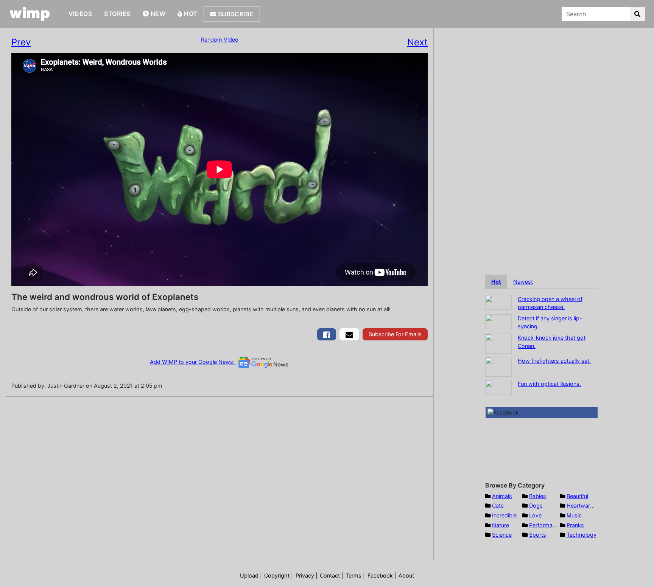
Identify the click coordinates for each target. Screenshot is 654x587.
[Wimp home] (29, 14)
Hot (190, 13)
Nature (500, 525)
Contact (330, 575)
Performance (545, 525)
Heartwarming (585, 505)
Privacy (305, 575)
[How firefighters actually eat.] (498, 366)
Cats (498, 505)
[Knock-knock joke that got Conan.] (498, 343)
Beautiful (577, 496)
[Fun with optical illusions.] (498, 386)
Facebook (380, 575)
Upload (249, 575)
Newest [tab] (523, 281)
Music (574, 515)
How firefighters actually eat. (554, 360)
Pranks (575, 525)
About (406, 575)
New (157, 13)
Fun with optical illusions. (549, 383)
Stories (117, 13)
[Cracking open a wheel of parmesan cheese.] (498, 301)
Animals (502, 496)
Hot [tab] (496, 281)
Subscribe (235, 14)
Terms (353, 575)
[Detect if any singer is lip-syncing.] (498, 321)
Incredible (504, 515)
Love (535, 515)
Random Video (219, 39)
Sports (537, 534)
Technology (581, 534)
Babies (537, 496)
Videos (80, 13)
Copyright (277, 575)
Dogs (536, 505)
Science (502, 534)
